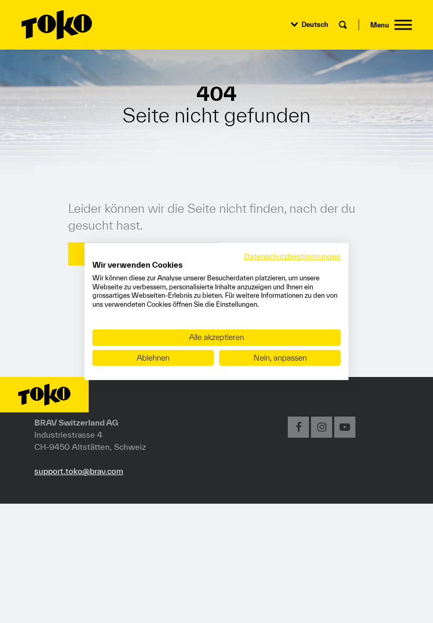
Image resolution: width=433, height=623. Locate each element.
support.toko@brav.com (78, 471)
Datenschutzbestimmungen (292, 256)
